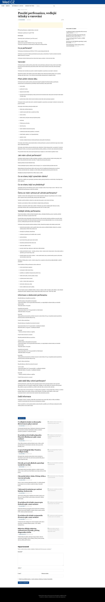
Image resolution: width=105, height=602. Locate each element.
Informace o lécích (17, 5)
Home (3, 5)
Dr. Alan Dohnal (22, 19)
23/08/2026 (28, 425)
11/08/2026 (28, 506)
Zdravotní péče (29, 5)
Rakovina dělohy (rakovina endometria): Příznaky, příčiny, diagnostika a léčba (29, 530)
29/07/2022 (29, 19)
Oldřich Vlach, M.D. (22, 534)
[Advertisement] (41, 25)
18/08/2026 (28, 453)
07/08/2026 (29, 534)
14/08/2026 (28, 493)
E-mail (19, 573)
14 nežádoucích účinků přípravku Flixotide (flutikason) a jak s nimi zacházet (29, 437)
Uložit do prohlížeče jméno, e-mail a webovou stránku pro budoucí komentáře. (36, 579)
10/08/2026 (28, 519)
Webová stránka (45, 573)
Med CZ (8, 2)
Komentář (20, 551)
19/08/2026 (28, 440)
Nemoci (8, 5)
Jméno (20, 568)
